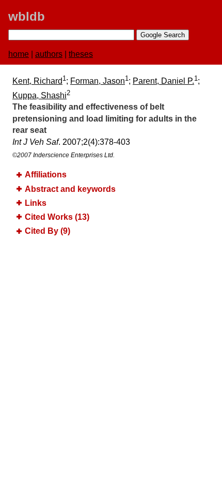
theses (81, 54)
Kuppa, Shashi (39, 95)
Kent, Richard (37, 81)
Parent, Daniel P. (163, 81)
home (18, 54)
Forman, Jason (97, 81)
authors (48, 54)
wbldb (26, 16)
